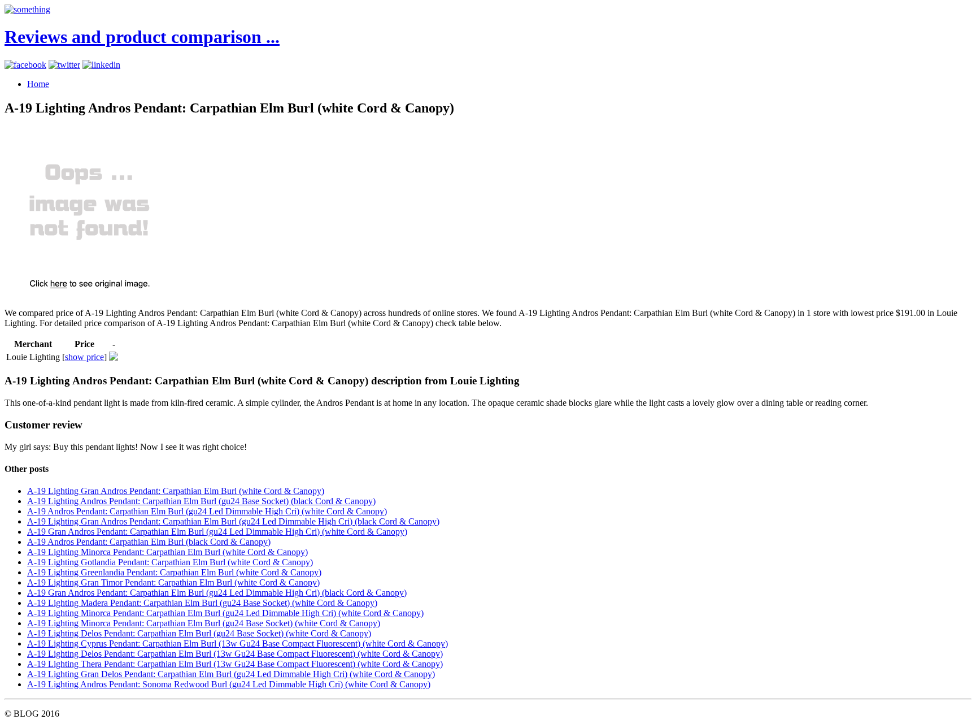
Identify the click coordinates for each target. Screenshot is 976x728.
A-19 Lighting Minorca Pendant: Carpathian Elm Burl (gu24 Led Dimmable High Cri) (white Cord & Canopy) (225, 613)
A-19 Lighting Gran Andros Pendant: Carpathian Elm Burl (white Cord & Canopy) (175, 491)
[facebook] (25, 65)
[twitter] (64, 65)
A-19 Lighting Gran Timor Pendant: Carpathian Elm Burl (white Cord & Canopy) (173, 582)
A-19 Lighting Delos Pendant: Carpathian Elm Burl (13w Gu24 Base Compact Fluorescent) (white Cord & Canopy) (235, 653)
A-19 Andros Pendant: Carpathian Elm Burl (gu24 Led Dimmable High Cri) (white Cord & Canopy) (207, 511)
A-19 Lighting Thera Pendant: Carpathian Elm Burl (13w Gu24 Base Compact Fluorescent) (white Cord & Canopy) (235, 664)
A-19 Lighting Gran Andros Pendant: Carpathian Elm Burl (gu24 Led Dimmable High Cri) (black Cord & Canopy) (233, 521)
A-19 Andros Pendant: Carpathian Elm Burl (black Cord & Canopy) (149, 542)
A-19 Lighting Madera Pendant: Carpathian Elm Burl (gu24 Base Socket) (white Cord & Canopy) (202, 603)
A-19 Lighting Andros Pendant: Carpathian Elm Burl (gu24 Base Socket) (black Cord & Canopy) (201, 501)
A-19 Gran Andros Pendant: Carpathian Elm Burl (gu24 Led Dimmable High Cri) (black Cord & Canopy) (217, 592)
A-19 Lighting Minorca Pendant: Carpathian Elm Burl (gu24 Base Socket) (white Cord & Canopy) (203, 623)
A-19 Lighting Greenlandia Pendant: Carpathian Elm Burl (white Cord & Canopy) (174, 572)
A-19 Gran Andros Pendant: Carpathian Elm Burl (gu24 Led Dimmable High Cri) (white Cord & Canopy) (217, 531)
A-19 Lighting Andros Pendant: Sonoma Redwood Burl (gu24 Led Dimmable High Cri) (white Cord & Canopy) (228, 684)
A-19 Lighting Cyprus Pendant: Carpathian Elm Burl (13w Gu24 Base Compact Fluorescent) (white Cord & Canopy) (237, 643)
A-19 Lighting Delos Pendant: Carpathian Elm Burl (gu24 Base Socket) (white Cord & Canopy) (199, 633)
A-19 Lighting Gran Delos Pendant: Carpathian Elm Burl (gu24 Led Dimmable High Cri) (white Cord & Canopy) (231, 674)
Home (38, 84)
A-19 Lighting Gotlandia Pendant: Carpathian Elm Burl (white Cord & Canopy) (170, 562)
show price (84, 357)
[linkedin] (101, 65)
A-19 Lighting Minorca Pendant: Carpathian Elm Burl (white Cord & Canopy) (167, 552)
